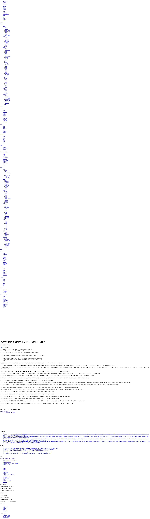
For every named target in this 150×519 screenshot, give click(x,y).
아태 (6, 53)
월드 (6, 104)
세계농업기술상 (6, 505)
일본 (6, 52)
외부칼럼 (7, 101)
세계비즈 (5, 2)
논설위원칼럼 (8, 99)
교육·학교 (7, 43)
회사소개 (5, 468)
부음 (6, 90)
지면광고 (5, 469)
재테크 (4, 114)
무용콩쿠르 (5, 510)
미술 (6, 67)
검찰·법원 (7, 38)
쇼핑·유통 (5, 120)
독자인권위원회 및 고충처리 (9, 474)
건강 (6, 68)
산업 (4, 260)
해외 (6, 46)
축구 (4, 139)
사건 (6, 45)
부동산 (4, 115)
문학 (6, 71)
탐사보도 (5, 18)
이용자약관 (5, 479)
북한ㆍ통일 (7, 35)
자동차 (4, 119)
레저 (6, 69)
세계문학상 (5, 507)
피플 (4, 88)
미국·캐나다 (7, 50)
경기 (6, 80)
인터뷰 (6, 93)
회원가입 (5, 9)
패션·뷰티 (7, 74)
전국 (4, 77)
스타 (4, 127)
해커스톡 (5, 159)
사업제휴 (5, 473)
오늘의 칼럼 (7, 96)
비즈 (1, 108)
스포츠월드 (5, 1)
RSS (4, 7)
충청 (6, 83)
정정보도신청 (5, 475)
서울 (6, 79)
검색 (1, 23)
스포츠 (1, 134)
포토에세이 (5, 149)
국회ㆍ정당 (7, 30)
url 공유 (6, 347)
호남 (6, 85)
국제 (4, 47)
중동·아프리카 (8, 56)
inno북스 (4, 156)
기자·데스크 (7, 98)
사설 (6, 95)
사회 (4, 36)
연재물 (4, 19)
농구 (4, 140)
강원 (6, 82)
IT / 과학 (4, 117)
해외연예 (5, 132)
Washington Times (6, 515)
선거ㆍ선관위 (8, 31)
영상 (1, 151)
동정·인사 (7, 92)
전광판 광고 (5, 472)
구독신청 (5, 3)
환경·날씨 (7, 41)
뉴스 (1, 24)
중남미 (6, 59)
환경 (4, 154)
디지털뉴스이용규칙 (7, 480)
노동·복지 (7, 40)
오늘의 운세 (5, 157)
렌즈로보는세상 (6, 148)
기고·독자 (7, 103)
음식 (6, 72)
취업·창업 (5, 121)
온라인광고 (5, 470)
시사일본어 (5, 161)
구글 (4, 11)
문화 (4, 61)
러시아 (6, 58)
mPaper (4, 6)
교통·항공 (7, 42)
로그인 (4, 8)
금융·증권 (5, 112)
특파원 (6, 57)
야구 (4, 138)
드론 (4, 155)
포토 (1, 145)
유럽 (6, 55)
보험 (4, 113)
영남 (6, 84)
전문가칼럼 (7, 100)
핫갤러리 (5, 147)
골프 (4, 142)
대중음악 (5, 131)
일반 (6, 27)
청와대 (6, 29)
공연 (6, 66)
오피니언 (5, 94)
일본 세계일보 (6, 517)
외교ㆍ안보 (7, 32)
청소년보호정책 (6, 478)
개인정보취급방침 (6, 477)
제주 (6, 87)
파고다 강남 (5, 160)
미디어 (6, 63)
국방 (6, 34)
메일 (3, 347)
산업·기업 (5, 118)
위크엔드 (7, 73)
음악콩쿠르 (5, 509)
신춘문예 (5, 508)
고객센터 (5, 482)
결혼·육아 (7, 75)
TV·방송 (4, 128)
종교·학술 (7, 64)
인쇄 (1, 347)
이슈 (1, 106)
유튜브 (4, 15)
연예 (1, 124)
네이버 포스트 (6, 14)
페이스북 (5, 12)
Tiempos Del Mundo (6, 516)
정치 (4, 26)
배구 (4, 141)
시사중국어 (5, 162)
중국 (6, 51)
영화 (4, 272)
